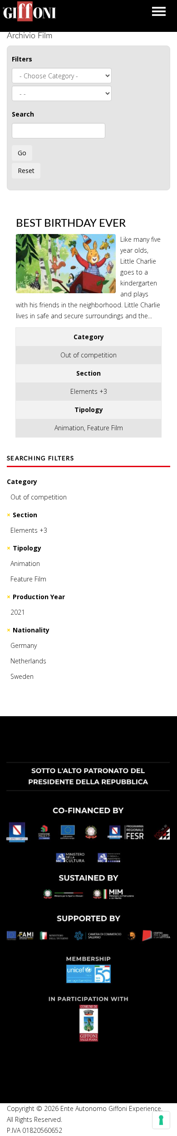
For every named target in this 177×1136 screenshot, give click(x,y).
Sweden (22, 676)
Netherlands (28, 661)
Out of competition (38, 497)
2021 (17, 612)
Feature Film (28, 579)
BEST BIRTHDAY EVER (71, 223)
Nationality (31, 630)
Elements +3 (28, 530)
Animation (25, 563)
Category (22, 481)
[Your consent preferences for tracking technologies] (161, 1120)
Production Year (39, 596)
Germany (23, 645)
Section (25, 514)
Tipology (27, 548)
